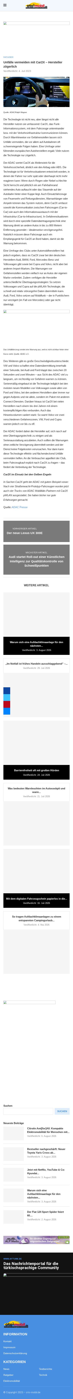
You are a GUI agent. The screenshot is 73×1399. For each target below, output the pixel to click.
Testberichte (45, 1369)
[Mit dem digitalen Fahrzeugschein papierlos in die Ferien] (36, 871)
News (6, 1369)
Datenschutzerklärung (15, 1353)
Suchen (7, 1105)
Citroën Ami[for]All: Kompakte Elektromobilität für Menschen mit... (48, 1130)
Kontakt (7, 1341)
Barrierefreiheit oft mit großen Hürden (36, 770)
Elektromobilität (11, 1381)
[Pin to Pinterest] (6, 704)
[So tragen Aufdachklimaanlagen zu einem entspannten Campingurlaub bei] (36, 951)
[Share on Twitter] (6, 697)
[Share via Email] (6, 711)
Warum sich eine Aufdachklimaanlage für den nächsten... (43, 1194)
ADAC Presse (20, 507)
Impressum (9, 1347)
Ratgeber (8, 1375)
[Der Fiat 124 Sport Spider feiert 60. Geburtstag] (13, 1217)
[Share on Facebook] (6, 690)
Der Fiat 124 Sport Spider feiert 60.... (45, 1213)
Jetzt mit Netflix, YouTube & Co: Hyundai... (46, 1171)
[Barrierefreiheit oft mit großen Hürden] (36, 743)
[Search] (68, 5)
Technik (43, 1375)
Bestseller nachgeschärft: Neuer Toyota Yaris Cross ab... (46, 1151)
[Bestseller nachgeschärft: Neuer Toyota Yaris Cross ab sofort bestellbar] (13, 1154)
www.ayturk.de (12, 1259)
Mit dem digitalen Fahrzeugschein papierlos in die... (36, 898)
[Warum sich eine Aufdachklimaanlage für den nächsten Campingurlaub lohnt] (36, 614)
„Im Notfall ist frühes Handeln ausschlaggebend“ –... (36, 663)
